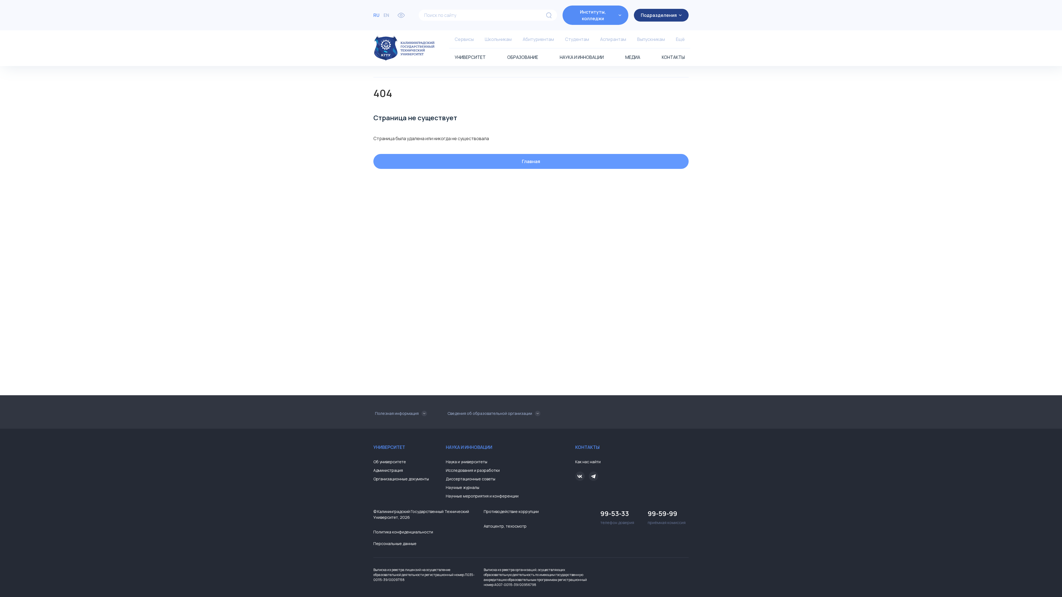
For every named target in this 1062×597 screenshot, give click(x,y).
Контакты (673, 57)
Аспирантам (613, 39)
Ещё (680, 39)
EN (386, 15)
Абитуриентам (538, 39)
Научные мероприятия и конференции (482, 496)
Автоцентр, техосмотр (505, 526)
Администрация (388, 470)
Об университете (389, 461)
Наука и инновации (582, 57)
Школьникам (498, 39)
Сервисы (464, 39)
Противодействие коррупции (511, 511)
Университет (470, 57)
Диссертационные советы (470, 478)
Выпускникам (651, 39)
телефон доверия (617, 517)
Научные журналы (462, 487)
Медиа (632, 57)
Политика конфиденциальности (403, 532)
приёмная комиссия (667, 517)
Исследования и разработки (473, 470)
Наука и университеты (466, 461)
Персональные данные (395, 543)
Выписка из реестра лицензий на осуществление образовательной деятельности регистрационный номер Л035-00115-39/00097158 (424, 574)
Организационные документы (401, 478)
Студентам (577, 39)
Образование (522, 57)
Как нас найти (588, 461)
